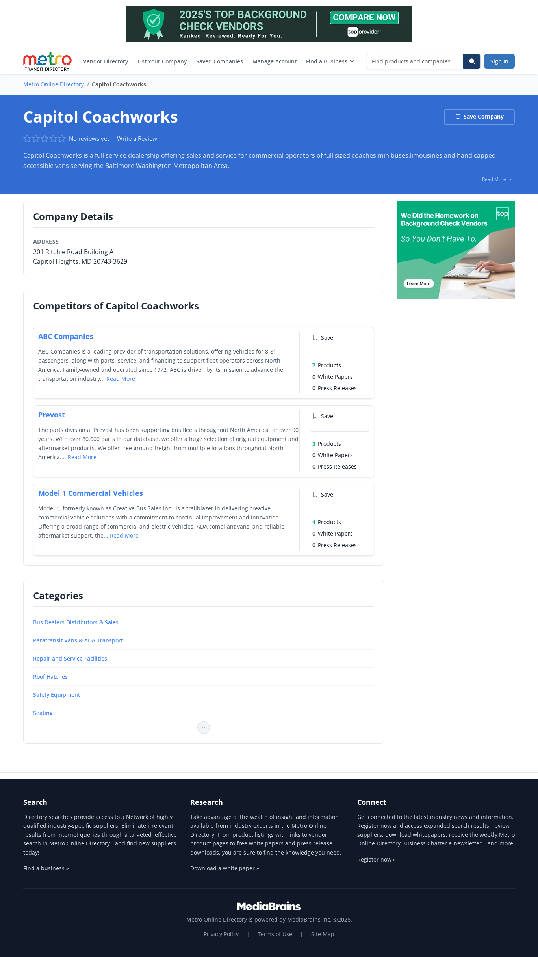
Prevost (51, 414)
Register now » (376, 859)
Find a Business (326, 61)
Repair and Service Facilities (70, 658)
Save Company (484, 116)
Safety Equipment (56, 694)
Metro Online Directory (53, 84)
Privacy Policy (221, 934)
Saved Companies (219, 61)
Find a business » (46, 868)
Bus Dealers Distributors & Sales (76, 622)
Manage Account (274, 61)
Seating (43, 713)
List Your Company (162, 61)
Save (327, 337)
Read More (120, 378)
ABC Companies (65, 336)
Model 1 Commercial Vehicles (90, 493)
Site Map (322, 934)
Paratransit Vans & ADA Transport (78, 640)
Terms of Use (275, 934)
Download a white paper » (224, 868)
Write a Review (137, 138)
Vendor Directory (105, 61)
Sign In (499, 61)
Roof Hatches (50, 676)
